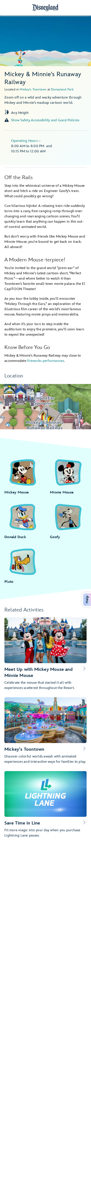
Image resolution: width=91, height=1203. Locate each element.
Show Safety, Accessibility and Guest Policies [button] (45, 120)
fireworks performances (45, 361)
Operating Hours (24, 141)
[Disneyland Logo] (45, 7)
